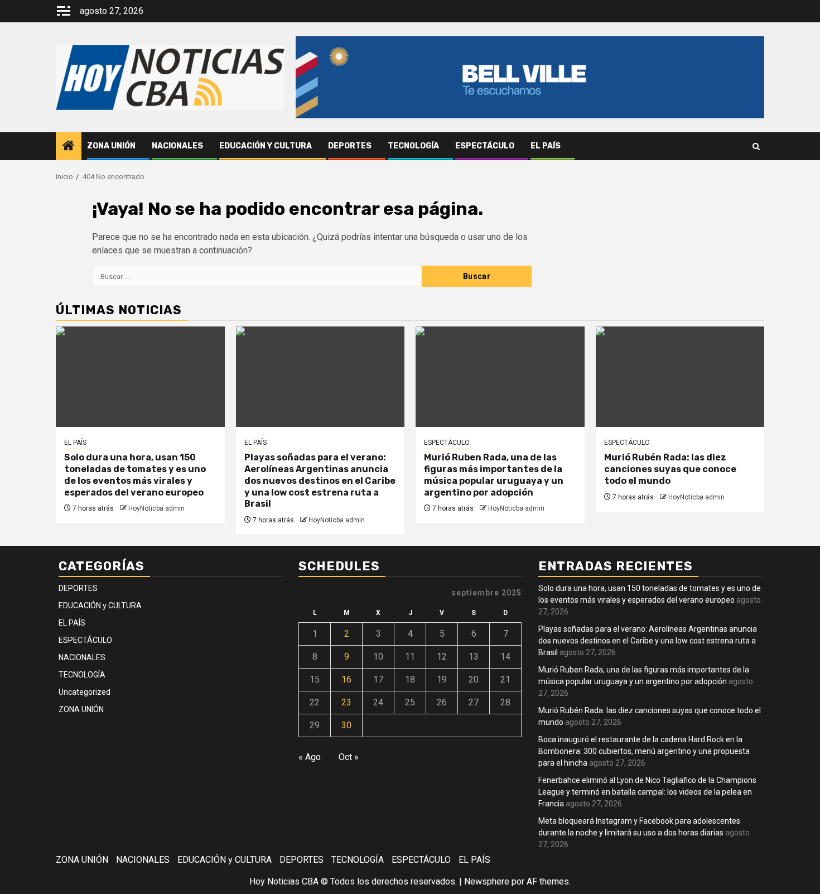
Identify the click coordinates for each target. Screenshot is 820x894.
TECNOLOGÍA (413, 146)
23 (346, 702)
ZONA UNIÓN (111, 146)
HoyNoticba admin (156, 508)
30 (346, 725)
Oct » (349, 757)
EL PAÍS (545, 146)
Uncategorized (84, 692)
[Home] (68, 147)
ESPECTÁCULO (484, 146)
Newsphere (486, 881)
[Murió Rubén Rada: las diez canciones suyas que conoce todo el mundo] (680, 376)
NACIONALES (177, 146)
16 (346, 679)
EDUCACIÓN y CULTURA (265, 146)
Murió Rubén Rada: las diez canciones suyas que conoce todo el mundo (670, 469)
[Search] (756, 146)
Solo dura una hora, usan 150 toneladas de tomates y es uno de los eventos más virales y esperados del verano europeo (135, 474)
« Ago (309, 757)
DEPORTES (350, 146)
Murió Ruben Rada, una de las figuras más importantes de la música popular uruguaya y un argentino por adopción (493, 474)
